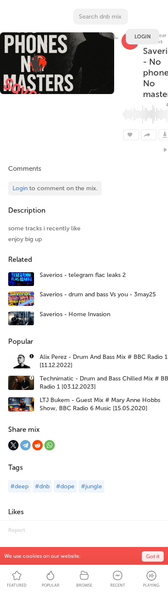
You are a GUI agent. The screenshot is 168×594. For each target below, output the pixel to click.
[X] (13, 445)
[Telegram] (25, 445)
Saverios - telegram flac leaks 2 (83, 275)
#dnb (42, 486)
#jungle (91, 486)
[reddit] (37, 445)
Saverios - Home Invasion (75, 314)
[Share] (148, 134)
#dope (65, 486)
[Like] (131, 134)
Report (16, 530)
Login (142, 37)
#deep (19, 486)
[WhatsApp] (49, 445)
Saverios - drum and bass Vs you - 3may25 (98, 294)
